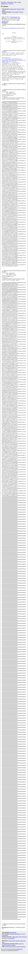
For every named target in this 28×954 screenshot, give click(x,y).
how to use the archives (10, 946)
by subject (8, 945)
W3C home (3, 2)
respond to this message (14, 940)
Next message (15, 12)
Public (15, 2)
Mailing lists (10, 2)
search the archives (20, 946)
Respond (19, 9)
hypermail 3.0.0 (19, 949)
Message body (13, 9)
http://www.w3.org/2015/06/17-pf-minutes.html (13, 28)
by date (20, 943)
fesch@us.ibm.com (15, 17)
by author (13, 945)
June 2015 (11, 3)
